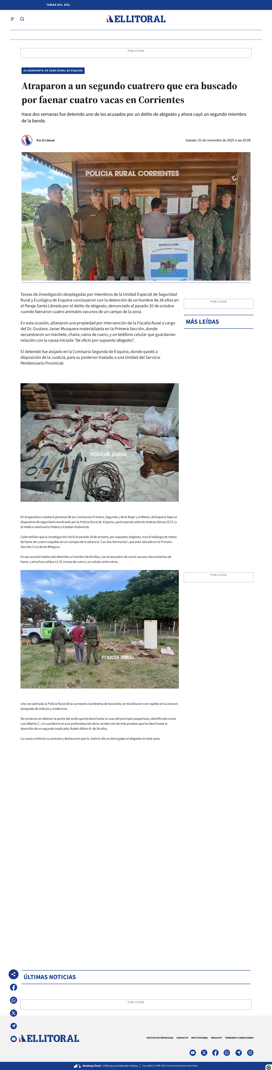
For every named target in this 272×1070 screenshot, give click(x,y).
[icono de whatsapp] (227, 1052)
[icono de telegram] (238, 1052)
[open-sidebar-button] (12, 19)
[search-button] (22, 19)
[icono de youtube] (193, 1052)
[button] (14, 987)
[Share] (14, 974)
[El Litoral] (135, 19)
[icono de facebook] (215, 1052)
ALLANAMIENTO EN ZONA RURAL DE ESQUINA (53, 70)
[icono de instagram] (250, 1052)
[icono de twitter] (204, 1052)
